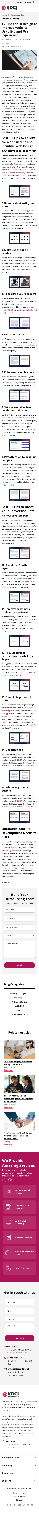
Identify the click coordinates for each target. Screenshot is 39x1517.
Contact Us (16, 876)
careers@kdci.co (15, 1372)
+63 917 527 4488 (15, 1375)
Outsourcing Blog (17, 15)
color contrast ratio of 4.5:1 (17, 170)
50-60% (20, 801)
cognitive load (28, 581)
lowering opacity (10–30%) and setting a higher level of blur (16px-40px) (19, 310)
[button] (35, 8)
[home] (9, 8)
